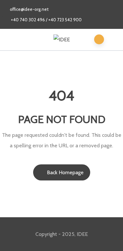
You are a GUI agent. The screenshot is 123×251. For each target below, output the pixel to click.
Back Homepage (65, 172)
